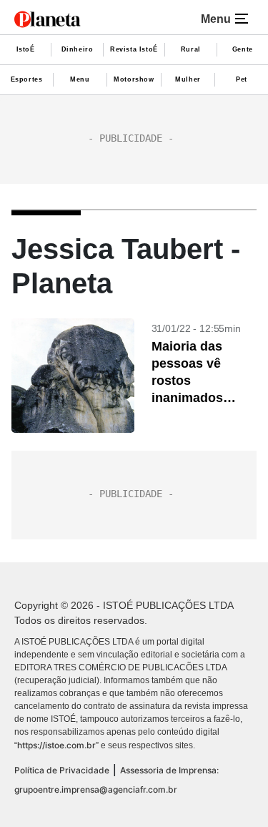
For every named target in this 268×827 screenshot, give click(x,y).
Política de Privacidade (61, 770)
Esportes (27, 79)
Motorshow (134, 79)
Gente (242, 49)
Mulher (188, 79)
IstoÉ (25, 49)
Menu (79, 79)
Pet (241, 79)
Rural (191, 49)
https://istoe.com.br (56, 745)
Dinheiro (77, 49)
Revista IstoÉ (134, 49)
